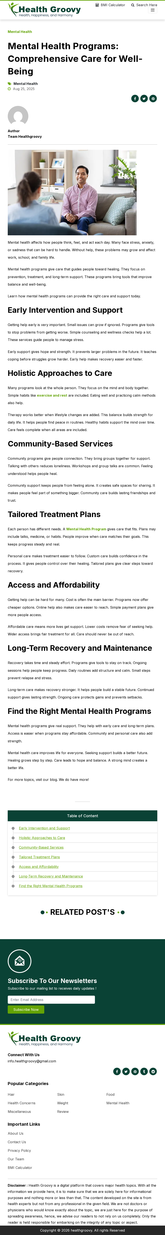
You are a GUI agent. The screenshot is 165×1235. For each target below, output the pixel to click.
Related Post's (82, 912)
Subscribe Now (26, 1009)
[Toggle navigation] (152, 10)
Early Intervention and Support (44, 828)
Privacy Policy (19, 1150)
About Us (15, 1133)
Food (110, 1094)
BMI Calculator (113, 5)
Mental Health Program (86, 529)
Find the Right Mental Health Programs (50, 886)
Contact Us (17, 1142)
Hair (11, 1094)
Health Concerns (21, 1103)
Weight (62, 1103)
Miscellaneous (19, 1111)
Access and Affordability (39, 866)
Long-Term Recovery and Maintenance (51, 876)
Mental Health (20, 32)
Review (63, 1111)
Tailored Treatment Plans (39, 857)
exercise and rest (52, 395)
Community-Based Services (41, 847)
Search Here (146, 5)
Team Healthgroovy (25, 136)
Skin (60, 1094)
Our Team (16, 1159)
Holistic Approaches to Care (42, 838)
